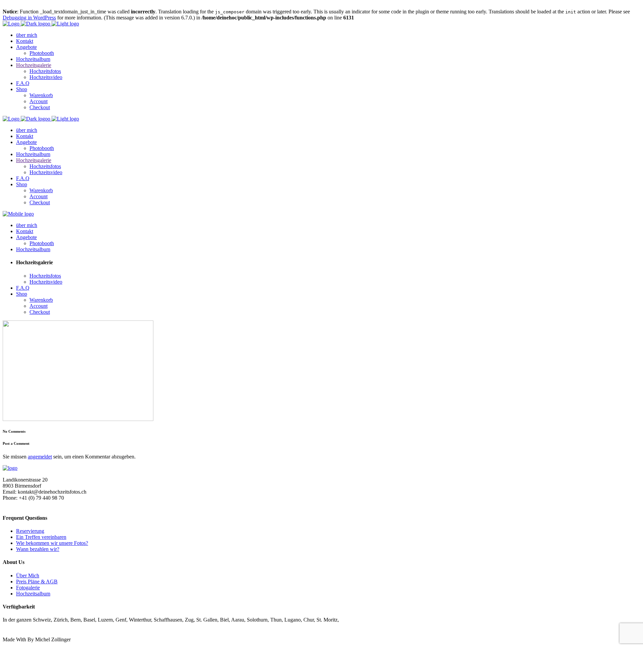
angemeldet (40, 456)
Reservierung (30, 531)
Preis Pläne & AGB (37, 581)
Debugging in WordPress (29, 17)
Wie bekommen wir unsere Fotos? (52, 543)
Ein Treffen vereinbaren (41, 537)
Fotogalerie (28, 587)
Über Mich (27, 575)
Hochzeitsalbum (33, 593)
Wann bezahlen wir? (37, 549)
